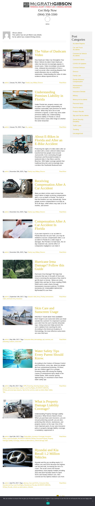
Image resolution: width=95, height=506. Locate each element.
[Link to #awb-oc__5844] (47, 19)
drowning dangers (39, 386)
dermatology (38, 339)
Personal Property (41, 438)
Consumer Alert (29, 339)
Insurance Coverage (38, 436)
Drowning (30, 386)
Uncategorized (78, 133)
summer (47, 339)
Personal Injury (78, 103)
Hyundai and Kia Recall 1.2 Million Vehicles (47, 453)
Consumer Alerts (78, 60)
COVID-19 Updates (79, 63)
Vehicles (30, 487)
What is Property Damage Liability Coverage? (47, 405)
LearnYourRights (30, 388)
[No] (93, 501)
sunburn (11, 341)
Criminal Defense (79, 67)
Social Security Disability (78, 120)
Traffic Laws (77, 125)
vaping (30, 127)
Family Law (29, 82)
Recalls (10, 487)
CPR (24, 386)
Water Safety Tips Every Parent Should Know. (49, 354)
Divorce (75, 71)
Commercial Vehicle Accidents (80, 55)
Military (75, 95)
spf (43, 339)
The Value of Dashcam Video (50, 53)
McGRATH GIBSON (42, 388)
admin (7, 82)
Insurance (19, 298)
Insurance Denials (79, 91)
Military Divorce (38, 82)
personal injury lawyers (15, 390)
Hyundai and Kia (8, 485)
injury (46, 386)
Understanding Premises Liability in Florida (49, 95)
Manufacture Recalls (30, 485)
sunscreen (18, 341)
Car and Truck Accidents (78, 48)
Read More (62, 82)
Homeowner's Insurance (77, 86)
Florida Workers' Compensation (78, 80)
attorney (25, 483)
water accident (39, 390)
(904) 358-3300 (47, 14)
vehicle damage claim (41, 440)
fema (38, 296)
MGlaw (5, 390)
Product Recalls (78, 111)
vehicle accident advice (27, 440)
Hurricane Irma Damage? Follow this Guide (49, 265)
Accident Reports (79, 43)
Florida (43, 296)
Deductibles (27, 436)
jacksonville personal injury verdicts (13, 388)
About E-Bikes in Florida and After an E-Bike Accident (48, 140)
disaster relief (32, 296)
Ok (48, 503)
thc (26, 127)
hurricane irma (11, 298)
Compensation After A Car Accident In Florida (50, 224)
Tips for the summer (28, 390)
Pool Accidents (78, 107)
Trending (76, 129)
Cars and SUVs (34, 483)
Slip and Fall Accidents (81, 115)
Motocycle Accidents (80, 99)
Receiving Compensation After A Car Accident (50, 184)
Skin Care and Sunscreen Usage (46, 310)
